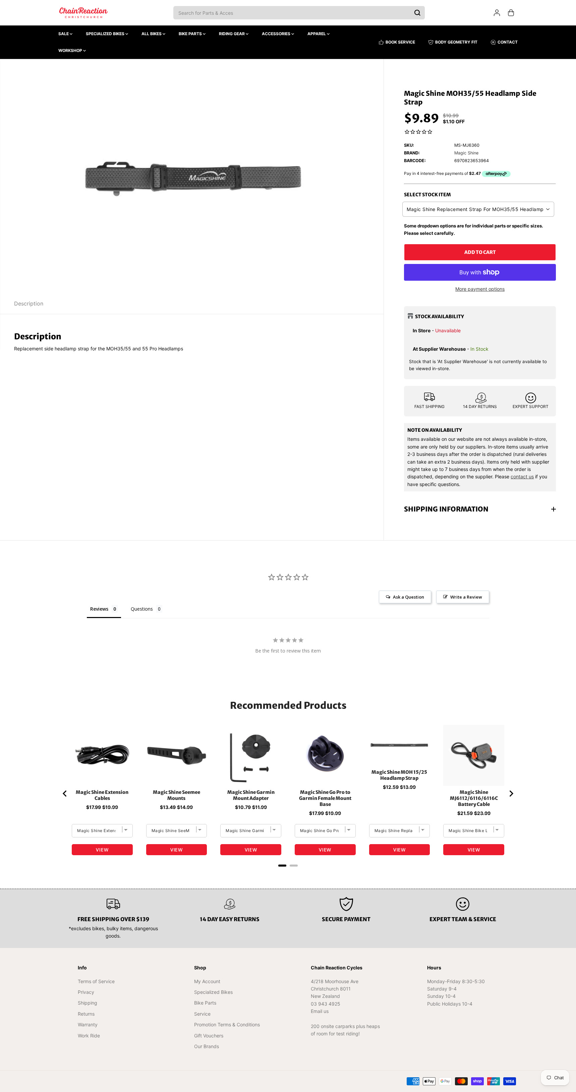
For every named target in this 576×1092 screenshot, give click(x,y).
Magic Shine (466, 152)
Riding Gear (232, 33)
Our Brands (206, 1046)
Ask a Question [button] (408, 597)
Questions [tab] (142, 609)
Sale (64, 33)
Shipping (87, 1003)
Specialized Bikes (105, 33)
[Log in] (497, 13)
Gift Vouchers (208, 1035)
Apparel (317, 33)
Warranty (88, 1024)
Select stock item (427, 195)
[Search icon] (417, 12)
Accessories (276, 33)
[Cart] (511, 12)
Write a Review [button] (466, 597)
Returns (86, 1014)
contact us (522, 476)
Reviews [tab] (99, 609)
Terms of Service (96, 981)
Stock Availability (439, 317)
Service (202, 1014)
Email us (320, 1011)
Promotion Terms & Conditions (227, 1024)
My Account (207, 981)
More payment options (480, 289)
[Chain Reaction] (83, 12)
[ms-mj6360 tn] (192, 176)
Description (28, 303)
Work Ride (89, 1035)
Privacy (86, 992)
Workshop (70, 50)
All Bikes (152, 33)
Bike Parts (191, 33)
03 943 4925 (325, 1004)
